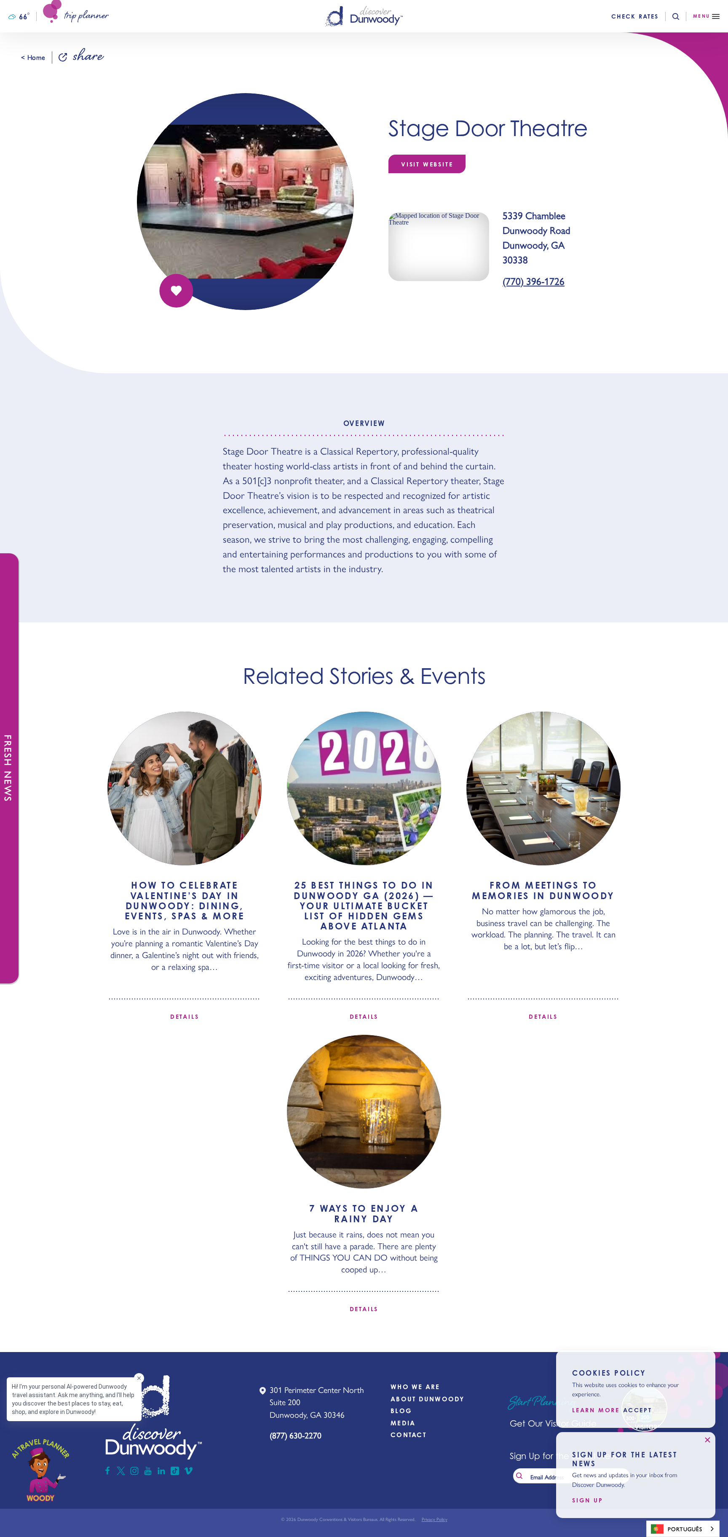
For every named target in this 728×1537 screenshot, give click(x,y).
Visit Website (427, 164)
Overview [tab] (364, 423)
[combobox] (683, 1529)
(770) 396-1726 (534, 281)
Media (403, 1423)
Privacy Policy (434, 1519)
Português (685, 1529)
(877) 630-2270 (295, 1435)
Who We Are (415, 1387)
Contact (408, 1435)
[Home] (364, 16)
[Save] (176, 291)
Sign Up (587, 1500)
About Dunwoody (428, 1399)
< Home (33, 57)
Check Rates (634, 16)
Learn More (596, 1410)
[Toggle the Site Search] (682, 16)
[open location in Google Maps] (438, 245)
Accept (637, 1410)
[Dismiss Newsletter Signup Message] (707, 1440)
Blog (401, 1411)
